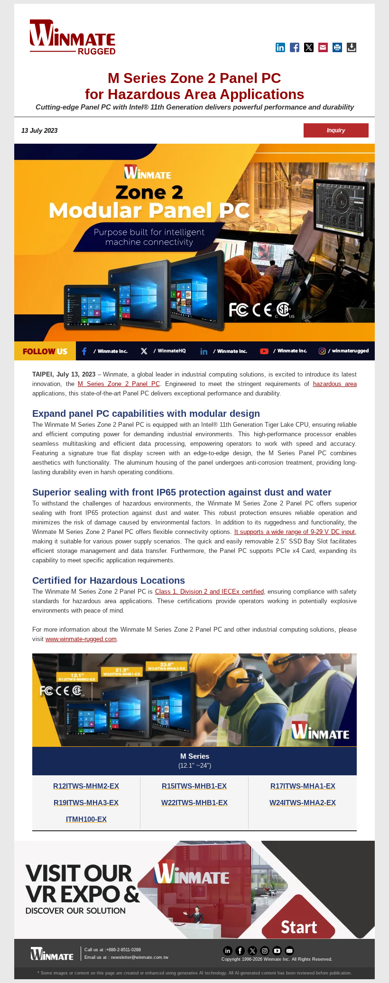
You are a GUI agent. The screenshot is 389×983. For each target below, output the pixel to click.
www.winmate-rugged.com (81, 639)
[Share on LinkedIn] (280, 50)
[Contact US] (289, 953)
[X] (309, 50)
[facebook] (240, 953)
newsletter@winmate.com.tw (139, 957)
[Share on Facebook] (294, 50)
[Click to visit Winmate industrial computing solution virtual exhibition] (194, 936)
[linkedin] (227, 953)
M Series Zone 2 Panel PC (119, 383)
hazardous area (335, 383)
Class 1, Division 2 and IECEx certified (209, 591)
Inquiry (336, 130)
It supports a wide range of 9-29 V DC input (294, 531)
